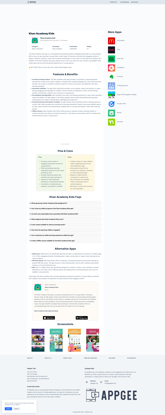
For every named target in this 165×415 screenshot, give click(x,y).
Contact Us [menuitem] (47, 358)
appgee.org (94, 383)
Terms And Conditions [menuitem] (90, 358)
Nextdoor (120, 121)
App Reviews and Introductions (37, 376)
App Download (32, 381)
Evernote (120, 76)
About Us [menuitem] (29, 358)
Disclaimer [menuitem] (112, 358)
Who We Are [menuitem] (134, 2)
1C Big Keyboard (122, 85)
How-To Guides (32, 374)
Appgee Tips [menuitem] (113, 2)
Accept (8, 408)
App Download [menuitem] (124, 2)
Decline (16, 408)
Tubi (118, 49)
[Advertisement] (82, 17)
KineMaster (120, 67)
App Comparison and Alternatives (38, 378)
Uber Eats (120, 58)
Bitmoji (119, 112)
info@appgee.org (110, 383)
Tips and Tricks (32, 372)
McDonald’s (121, 40)
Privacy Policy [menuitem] (67, 358)
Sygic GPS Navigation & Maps (127, 94)
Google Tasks (121, 103)
